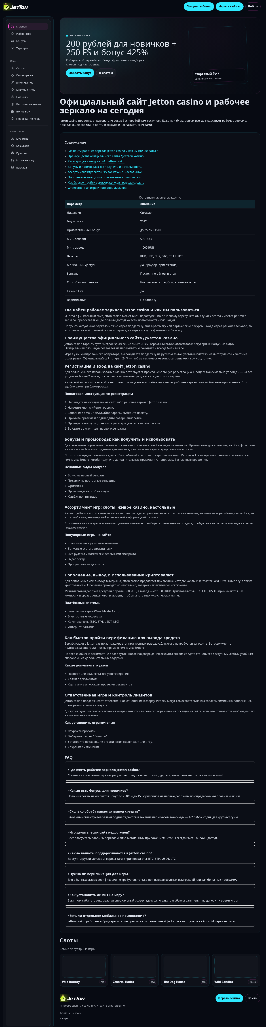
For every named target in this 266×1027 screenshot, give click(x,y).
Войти (253, 6)
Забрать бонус (80, 73)
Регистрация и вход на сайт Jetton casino (96, 161)
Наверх (64, 1018)
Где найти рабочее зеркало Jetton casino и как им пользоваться (113, 151)
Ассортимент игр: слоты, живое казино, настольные (105, 172)
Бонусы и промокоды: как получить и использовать (105, 167)
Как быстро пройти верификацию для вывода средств (106, 182)
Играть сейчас (230, 6)
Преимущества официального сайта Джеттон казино (106, 156)
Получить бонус (199, 6)
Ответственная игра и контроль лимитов (97, 188)
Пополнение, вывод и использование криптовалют (104, 177)
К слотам (106, 73)
